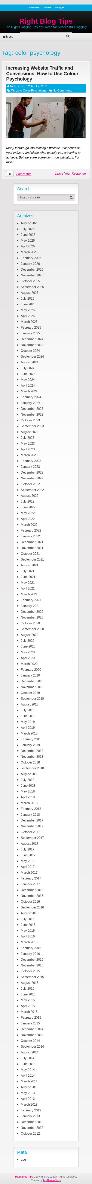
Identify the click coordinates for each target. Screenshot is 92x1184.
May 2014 (28, 1069)
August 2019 (29, 704)
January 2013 (30, 1116)
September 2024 (32, 356)
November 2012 (32, 1127)
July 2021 (27, 571)
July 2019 (27, 710)
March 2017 (29, 872)
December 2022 (32, 472)
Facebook (34, 8)
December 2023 (32, 408)
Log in (25, 1159)
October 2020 (30, 623)
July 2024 (27, 368)
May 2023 (28, 443)
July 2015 (27, 988)
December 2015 (32, 959)
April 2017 (28, 867)
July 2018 (27, 780)
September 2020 (32, 629)
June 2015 (28, 994)
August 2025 (29, 292)
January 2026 (30, 263)
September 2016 (32, 907)
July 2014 (27, 1058)
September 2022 (32, 490)
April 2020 (28, 658)
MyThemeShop (52, 1180)
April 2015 (28, 1006)
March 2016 (29, 942)
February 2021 (31, 600)
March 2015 (29, 1011)
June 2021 (28, 577)
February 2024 (31, 397)
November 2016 (32, 896)
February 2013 (31, 1110)
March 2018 (29, 803)
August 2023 (29, 432)
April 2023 (28, 449)
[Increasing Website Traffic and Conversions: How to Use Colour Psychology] (46, 117)
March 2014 (29, 1081)
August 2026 (29, 223)
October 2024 (30, 350)
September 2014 (32, 1046)
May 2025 (28, 310)
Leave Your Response (70, 173)
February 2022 (31, 530)
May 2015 (28, 1000)
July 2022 (27, 501)
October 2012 (30, 1133)
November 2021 (32, 548)
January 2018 (30, 814)
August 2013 (29, 1087)
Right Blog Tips (46, 21)
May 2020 (28, 652)
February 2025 (31, 327)
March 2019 (29, 733)
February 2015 (31, 1017)
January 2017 (30, 884)
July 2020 (27, 640)
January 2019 (30, 745)
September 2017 (32, 838)
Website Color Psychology (28, 90)
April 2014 (28, 1075)
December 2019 (32, 681)
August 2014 (29, 1052)
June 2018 (28, 785)
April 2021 (28, 588)
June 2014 (28, 1064)
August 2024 (29, 362)
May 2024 (28, 379)
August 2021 (29, 565)
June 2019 (28, 716)
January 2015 (30, 1023)
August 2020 (29, 635)
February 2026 (31, 258)
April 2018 (28, 797)
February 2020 (31, 669)
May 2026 (28, 240)
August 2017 (29, 843)
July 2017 (27, 849)
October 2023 (30, 420)
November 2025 (32, 275)
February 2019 (31, 739)
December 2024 (32, 339)
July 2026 (27, 229)
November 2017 (32, 826)
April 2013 (28, 1098)
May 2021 (28, 582)
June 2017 (28, 855)
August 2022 (29, 495)
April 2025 (28, 316)
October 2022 (30, 484)
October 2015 (30, 971)
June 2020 (28, 646)
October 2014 (30, 1040)
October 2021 (30, 553)
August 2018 (29, 774)
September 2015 (32, 977)
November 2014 (32, 1035)
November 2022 (32, 478)
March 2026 (29, 252)
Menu (9, 36)
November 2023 (32, 414)
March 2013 (29, 1104)
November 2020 (32, 617)
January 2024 (30, 403)
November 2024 (32, 345)
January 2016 (30, 953)
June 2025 (28, 304)
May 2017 (28, 861)
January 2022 (30, 536)
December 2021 (32, 542)
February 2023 (31, 461)
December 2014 (32, 1029)
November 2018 (32, 756)
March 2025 (29, 321)
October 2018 (30, 762)
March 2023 (29, 455)
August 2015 (29, 982)
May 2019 (28, 722)
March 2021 (29, 594)
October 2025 (30, 281)
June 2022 (28, 507)
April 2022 (28, 519)
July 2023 (27, 437)
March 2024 (29, 391)
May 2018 (28, 791)
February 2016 (31, 948)
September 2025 (32, 287)
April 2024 (28, 385)
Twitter (47, 8)
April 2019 (28, 727)
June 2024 (28, 374)
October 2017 (30, 832)
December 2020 (32, 611)
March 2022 (29, 524)
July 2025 (27, 298)
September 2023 (32, 426)
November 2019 (32, 687)
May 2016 (28, 930)
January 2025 (30, 333)
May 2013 (28, 1093)
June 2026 (28, 234)
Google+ (59, 8)
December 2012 (32, 1122)
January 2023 (30, 466)
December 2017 (32, 820)
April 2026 (28, 246)
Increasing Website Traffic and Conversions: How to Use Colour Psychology (42, 73)
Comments (23, 174)
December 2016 (32, 890)
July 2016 (27, 919)
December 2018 (32, 751)
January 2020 (30, 675)
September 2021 (32, 559)
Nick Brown (17, 86)
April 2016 (28, 936)
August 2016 (29, 913)
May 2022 (28, 513)
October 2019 (30, 693)
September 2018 (32, 768)
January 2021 (30, 606)
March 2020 (29, 664)
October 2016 (30, 901)
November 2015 (32, 965)
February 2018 (31, 809)
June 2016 (28, 924)
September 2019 (32, 698)
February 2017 (31, 878)
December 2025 (32, 269)
